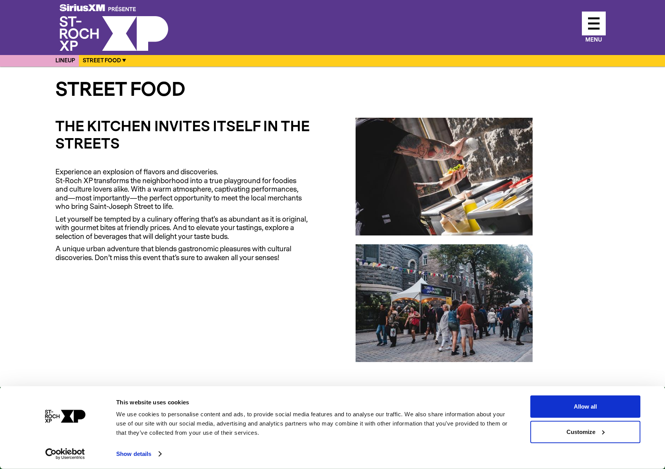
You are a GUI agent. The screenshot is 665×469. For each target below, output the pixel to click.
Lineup (65, 60)
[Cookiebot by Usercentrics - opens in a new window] (65, 454)
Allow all (585, 406)
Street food (102, 60)
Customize (580, 431)
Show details (133, 454)
